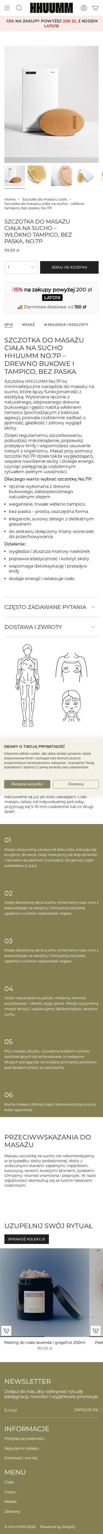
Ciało (9, 1482)
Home (10, 199)
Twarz (10, 1492)
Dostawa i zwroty (33, 627)
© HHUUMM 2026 (20, 1526)
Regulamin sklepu (21, 1448)
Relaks (10, 1501)
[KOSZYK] (95, 8)
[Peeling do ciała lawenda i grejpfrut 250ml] (44, 1292)
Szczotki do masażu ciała (44, 199)
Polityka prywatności (24, 1438)
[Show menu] (7, 8)
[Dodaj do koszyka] (6, 1331)
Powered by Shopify (58, 1526)
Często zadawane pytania (45, 607)
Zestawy (12, 1511)
